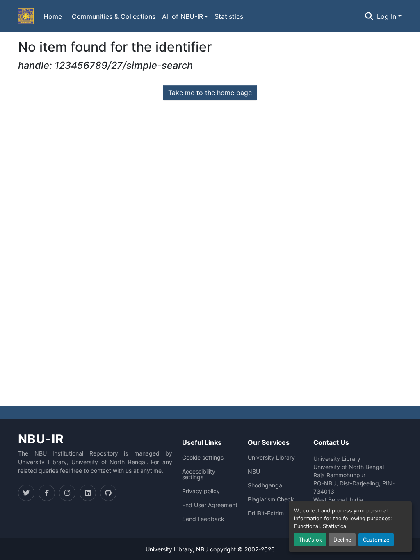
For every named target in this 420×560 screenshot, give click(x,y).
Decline (342, 540)
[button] (26, 16)
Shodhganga (265, 485)
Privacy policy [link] (201, 491)
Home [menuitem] (52, 16)
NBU (254, 471)
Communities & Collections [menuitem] (113, 16)
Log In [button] (387, 16)
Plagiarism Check (271, 499)
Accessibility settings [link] (198, 474)
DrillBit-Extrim (266, 513)
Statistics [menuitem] (229, 16)
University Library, (171, 549)
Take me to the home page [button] (210, 92)
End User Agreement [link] (209, 505)
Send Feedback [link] (203, 519)
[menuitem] (185, 16)
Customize (376, 540)
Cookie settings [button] (203, 457)
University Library (271, 457)
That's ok (310, 540)
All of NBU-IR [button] (182, 16)
